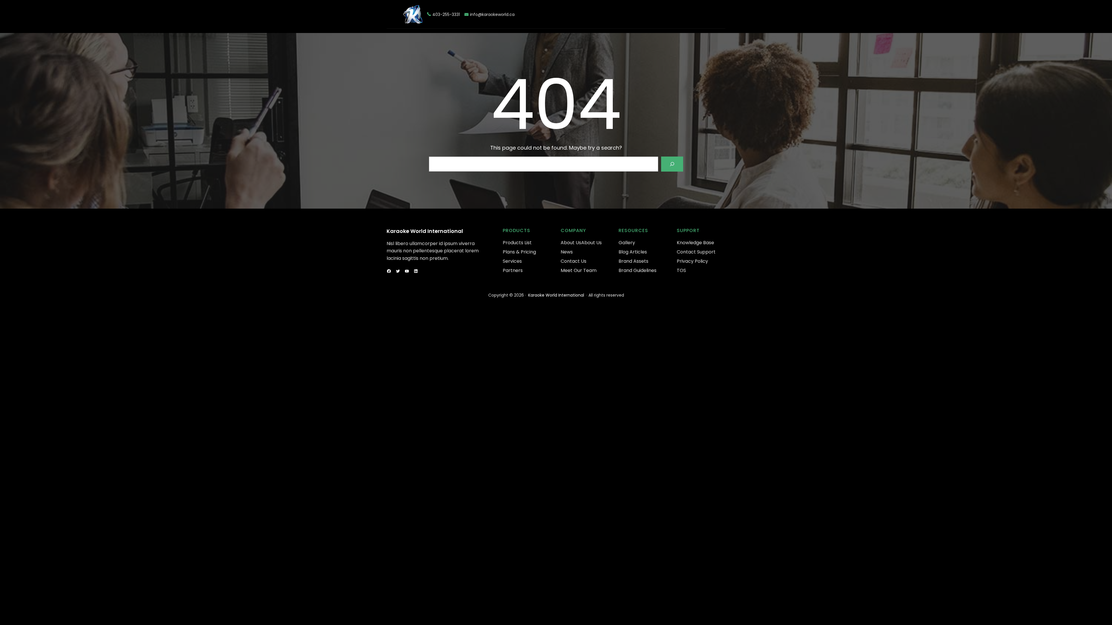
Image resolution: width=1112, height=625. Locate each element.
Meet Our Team (579, 270)
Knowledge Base (695, 242)
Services (512, 261)
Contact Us (573, 261)
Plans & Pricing (519, 252)
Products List (517, 242)
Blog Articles (633, 252)
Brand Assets (633, 261)
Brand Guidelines (637, 270)
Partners (513, 270)
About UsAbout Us (581, 242)
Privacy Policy (692, 261)
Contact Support (696, 252)
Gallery (627, 242)
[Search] (672, 164)
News (567, 252)
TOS (681, 270)
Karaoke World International (425, 231)
